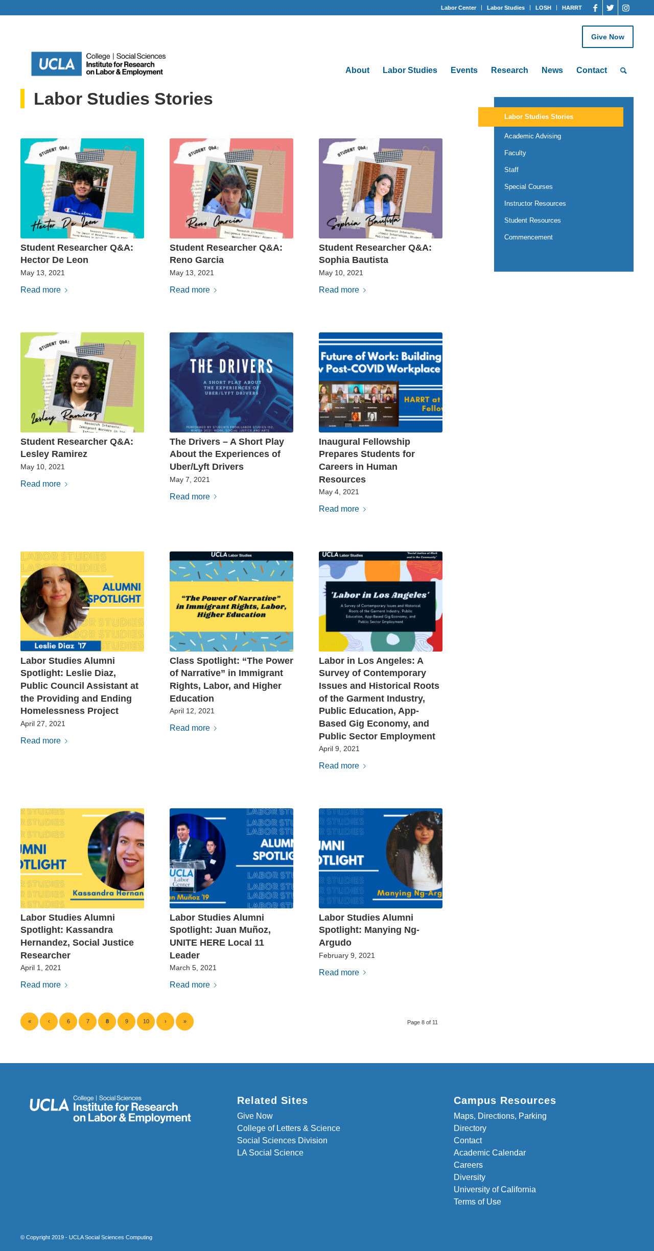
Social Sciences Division (282, 1140)
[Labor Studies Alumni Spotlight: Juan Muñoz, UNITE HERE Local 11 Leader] (231, 858)
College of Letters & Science (288, 1128)
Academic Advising (532, 136)
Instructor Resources (535, 203)
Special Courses (528, 186)
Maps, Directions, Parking (500, 1116)
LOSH (543, 8)
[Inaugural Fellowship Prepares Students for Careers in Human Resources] (380, 382)
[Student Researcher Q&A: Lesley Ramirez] (82, 382)
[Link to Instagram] (626, 7)
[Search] (624, 70)
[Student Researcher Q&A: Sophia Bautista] (380, 188)
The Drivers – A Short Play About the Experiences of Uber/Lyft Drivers (227, 454)
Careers (468, 1165)
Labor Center (458, 8)
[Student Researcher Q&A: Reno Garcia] (231, 188)
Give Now (607, 37)
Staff (511, 170)
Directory (470, 1128)
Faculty (515, 153)
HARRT (572, 8)
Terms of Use (477, 1201)
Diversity (469, 1177)
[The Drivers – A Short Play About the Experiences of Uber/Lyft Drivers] (231, 382)
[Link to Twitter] (610, 7)
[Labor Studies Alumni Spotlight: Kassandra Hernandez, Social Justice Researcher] (82, 858)
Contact (468, 1140)
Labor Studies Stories (538, 117)
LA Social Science (270, 1152)
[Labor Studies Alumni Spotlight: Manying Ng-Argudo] (380, 858)
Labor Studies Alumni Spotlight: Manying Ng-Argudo (369, 930)
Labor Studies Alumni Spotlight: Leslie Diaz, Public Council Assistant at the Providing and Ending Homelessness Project (79, 686)
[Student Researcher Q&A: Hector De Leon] (82, 188)
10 (146, 1021)
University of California (495, 1189)
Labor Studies (506, 8)
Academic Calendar (490, 1152)
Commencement (528, 237)
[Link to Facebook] (595, 7)
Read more (40, 289)
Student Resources (532, 220)
